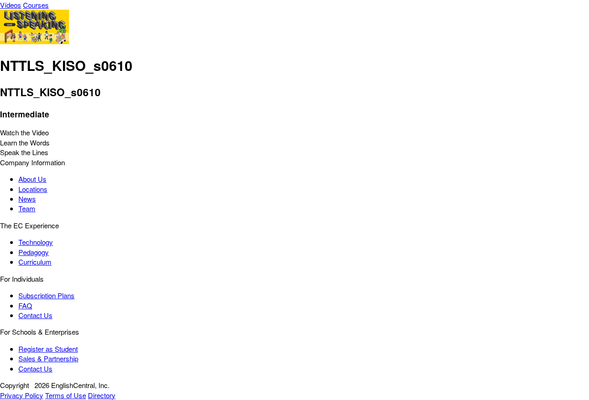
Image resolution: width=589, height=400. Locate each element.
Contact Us (35, 315)
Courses (36, 5)
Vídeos (10, 5)
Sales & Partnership (48, 358)
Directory (101, 395)
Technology (35, 242)
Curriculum (35, 262)
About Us (32, 179)
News (27, 198)
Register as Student (48, 349)
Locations (32, 189)
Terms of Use (65, 395)
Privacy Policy (21, 395)
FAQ (25, 305)
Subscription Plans (46, 295)
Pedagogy (33, 252)
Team (26, 208)
